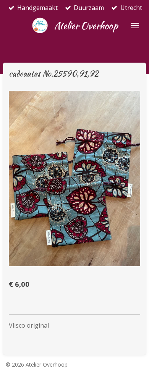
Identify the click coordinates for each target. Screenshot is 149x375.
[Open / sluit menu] (134, 25)
